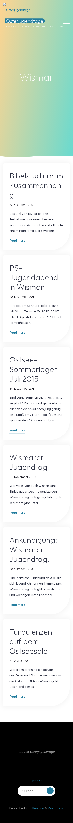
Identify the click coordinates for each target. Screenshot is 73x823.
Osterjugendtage (24, 21)
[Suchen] (50, 790)
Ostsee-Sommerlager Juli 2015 (33, 369)
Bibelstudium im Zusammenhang (36, 185)
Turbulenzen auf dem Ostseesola (31, 641)
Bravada (37, 808)
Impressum (36, 780)
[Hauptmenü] (66, 22)
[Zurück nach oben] (58, 808)
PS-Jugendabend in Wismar (34, 277)
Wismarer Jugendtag (28, 462)
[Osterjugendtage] (16, 7)
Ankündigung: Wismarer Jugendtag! (34, 549)
